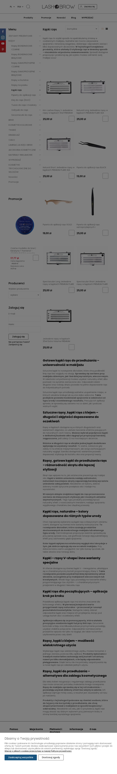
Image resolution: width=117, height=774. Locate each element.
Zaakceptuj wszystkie (20, 757)
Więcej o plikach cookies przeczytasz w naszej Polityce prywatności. (38, 751)
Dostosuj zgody (51, 757)
